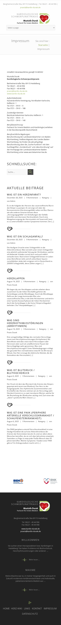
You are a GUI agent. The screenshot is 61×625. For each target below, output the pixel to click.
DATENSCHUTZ (30, 614)
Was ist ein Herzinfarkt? (24, 194)
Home (6, 608)
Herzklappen (16, 278)
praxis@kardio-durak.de (30, 7)
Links (27, 608)
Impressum (50, 608)
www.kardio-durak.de (16, 93)
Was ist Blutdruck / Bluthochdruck (21, 372)
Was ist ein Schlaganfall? (25, 236)
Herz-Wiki (16, 608)
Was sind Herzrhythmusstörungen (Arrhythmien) (25, 323)
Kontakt (37, 608)
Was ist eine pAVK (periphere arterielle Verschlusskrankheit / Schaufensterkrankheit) (30, 415)
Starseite (43, 45)
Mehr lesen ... (34, 559)
